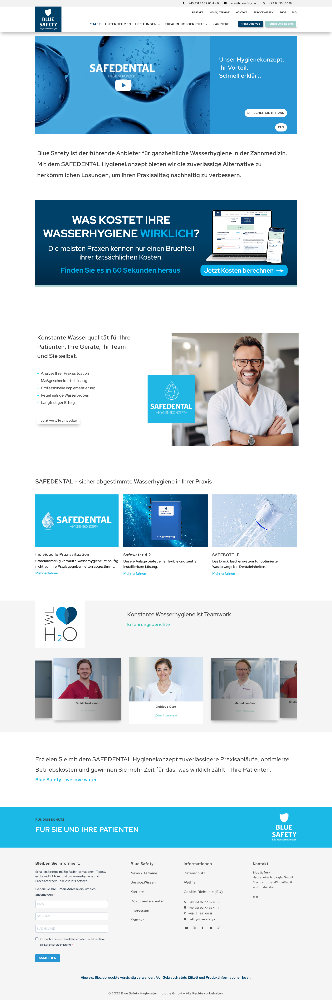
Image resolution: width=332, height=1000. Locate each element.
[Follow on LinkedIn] (210, 928)
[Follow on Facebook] (202, 928)
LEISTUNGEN (146, 24)
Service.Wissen (143, 882)
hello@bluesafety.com (244, 3)
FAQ (294, 12)
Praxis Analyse (250, 23)
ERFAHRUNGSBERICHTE (185, 24)
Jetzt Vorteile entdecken (58, 420)
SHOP (283, 12)
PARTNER (197, 12)
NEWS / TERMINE (220, 12)
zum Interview (87, 710)
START (95, 24)
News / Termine (144, 873)
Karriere (221, 24)
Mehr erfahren (46, 573)
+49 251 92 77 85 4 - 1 (203, 907)
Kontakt (137, 920)
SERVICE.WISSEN (263, 12)
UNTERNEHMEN (118, 24)
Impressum (140, 910)
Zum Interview (166, 715)
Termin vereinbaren (281, 23)
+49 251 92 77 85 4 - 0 (204, 3)
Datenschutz (194, 873)
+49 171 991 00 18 (280, 3)
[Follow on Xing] (218, 928)
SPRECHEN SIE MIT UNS (265, 113)
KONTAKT (241, 12)
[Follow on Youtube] (186, 928)
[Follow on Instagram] (194, 928)
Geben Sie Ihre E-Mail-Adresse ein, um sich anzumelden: (65, 892)
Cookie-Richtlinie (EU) (203, 891)
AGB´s (189, 882)
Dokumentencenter (147, 901)
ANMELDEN (47, 958)
